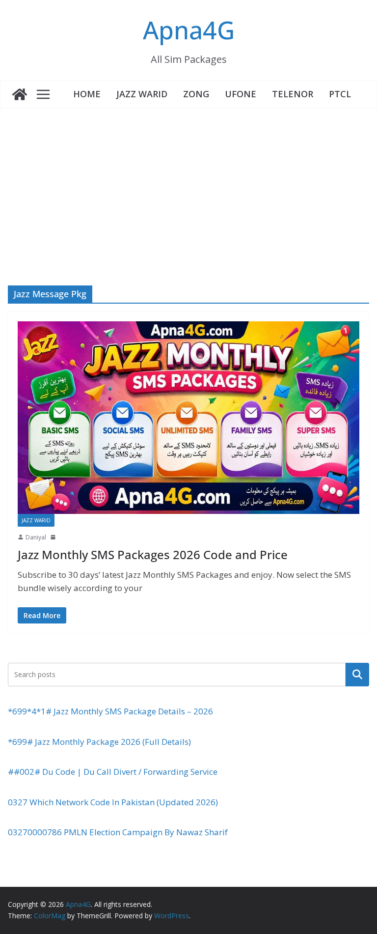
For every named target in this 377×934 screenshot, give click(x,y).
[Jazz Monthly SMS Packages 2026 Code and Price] (188, 417)
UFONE (240, 94)
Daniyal (36, 537)
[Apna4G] (19, 94)
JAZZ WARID (141, 94)
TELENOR (292, 94)
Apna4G (189, 30)
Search (357, 674)
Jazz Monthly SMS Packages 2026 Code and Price (153, 554)
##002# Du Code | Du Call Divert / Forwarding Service (112, 771)
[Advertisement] (188, 182)
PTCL (340, 94)
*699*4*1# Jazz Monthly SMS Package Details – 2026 (110, 711)
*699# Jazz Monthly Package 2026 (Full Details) (99, 741)
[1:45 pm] (54, 537)
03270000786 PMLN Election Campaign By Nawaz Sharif (118, 832)
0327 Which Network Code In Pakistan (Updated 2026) (113, 802)
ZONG (196, 94)
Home (87, 94)
